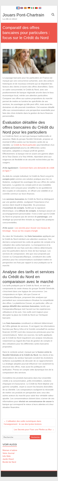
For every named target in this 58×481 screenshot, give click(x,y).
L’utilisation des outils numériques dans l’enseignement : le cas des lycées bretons (23, 422)
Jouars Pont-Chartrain (23, 15)
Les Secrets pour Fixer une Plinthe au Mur (34, 429)
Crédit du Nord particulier (25, 145)
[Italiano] (32, 8)
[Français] (18, 8)
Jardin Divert (8, 459)
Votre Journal (8, 453)
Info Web (7, 456)
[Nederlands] (40, 8)
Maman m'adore (10, 450)
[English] (21, 8)
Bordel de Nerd (9, 462)
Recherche (35, 437)
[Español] (25, 8)
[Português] (36, 8)
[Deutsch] (29, 8)
